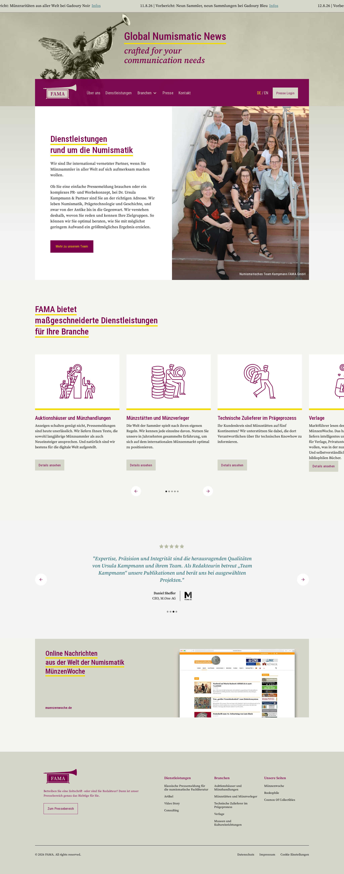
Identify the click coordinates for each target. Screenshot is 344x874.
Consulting (171, 810)
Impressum (267, 854)
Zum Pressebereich (61, 809)
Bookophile (271, 793)
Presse (168, 93)
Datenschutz (245, 854)
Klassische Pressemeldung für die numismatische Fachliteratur (186, 787)
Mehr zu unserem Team (72, 246)
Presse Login (285, 93)
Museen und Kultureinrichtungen (228, 823)
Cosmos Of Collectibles (279, 800)
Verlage (219, 814)
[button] (147, 93)
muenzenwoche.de (58, 708)
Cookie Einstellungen (294, 854)
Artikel (168, 796)
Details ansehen (50, 465)
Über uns (94, 93)
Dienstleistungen (119, 93)
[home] (59, 92)
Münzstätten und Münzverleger (235, 796)
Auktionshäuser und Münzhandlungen (228, 787)
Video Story (172, 803)
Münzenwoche (274, 786)
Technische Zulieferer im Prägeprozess (231, 805)
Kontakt (185, 93)
